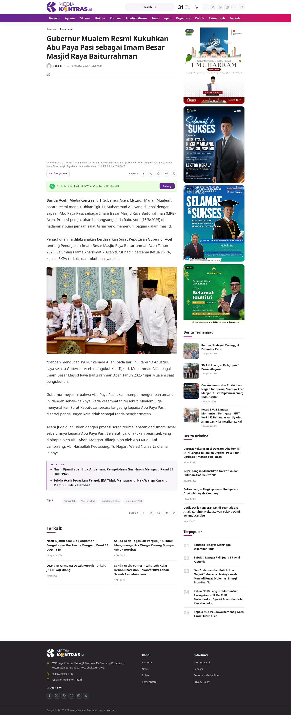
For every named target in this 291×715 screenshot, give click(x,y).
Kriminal (115, 18)
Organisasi (183, 18)
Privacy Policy (202, 682)
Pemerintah (217, 18)
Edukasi (84, 18)
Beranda (54, 18)
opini (167, 18)
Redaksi (57, 65)
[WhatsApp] (158, 173)
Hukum (100, 18)
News (156, 18)
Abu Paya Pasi (88, 500)
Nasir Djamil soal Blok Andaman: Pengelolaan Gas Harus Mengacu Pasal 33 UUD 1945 (113, 471)
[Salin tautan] (174, 173)
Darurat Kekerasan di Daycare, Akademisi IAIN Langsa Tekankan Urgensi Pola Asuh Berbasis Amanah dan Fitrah (212, 453)
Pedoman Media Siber (207, 675)
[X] (151, 173)
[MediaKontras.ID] (71, 7)
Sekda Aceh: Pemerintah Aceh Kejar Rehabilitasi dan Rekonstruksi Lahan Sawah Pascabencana (141, 569)
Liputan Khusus (136, 18)
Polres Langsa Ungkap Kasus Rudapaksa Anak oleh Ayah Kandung (211, 491)
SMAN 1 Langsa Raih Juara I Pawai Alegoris (220, 367)
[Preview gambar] (112, 115)
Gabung (167, 186)
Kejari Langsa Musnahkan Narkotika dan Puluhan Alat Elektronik (211, 473)
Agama (70, 18)
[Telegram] (166, 173)
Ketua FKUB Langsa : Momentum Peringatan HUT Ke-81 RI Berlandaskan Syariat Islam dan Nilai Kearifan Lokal (221, 415)
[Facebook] (143, 173)
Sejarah (235, 18)
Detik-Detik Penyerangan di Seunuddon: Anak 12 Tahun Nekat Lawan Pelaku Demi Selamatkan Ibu (212, 512)
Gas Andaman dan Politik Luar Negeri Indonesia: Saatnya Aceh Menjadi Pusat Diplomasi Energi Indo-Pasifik (222, 391)
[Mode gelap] (196, 7)
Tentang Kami (202, 662)
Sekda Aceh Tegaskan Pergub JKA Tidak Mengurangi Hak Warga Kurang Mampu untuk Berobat (110, 482)
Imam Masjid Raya (110, 500)
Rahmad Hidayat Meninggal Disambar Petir (220, 347)
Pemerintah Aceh (134, 500)
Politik (199, 18)
